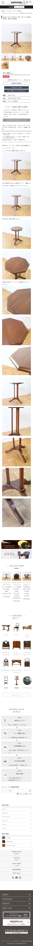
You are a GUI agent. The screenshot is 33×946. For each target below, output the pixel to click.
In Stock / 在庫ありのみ (25, 793)
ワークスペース (6, 817)
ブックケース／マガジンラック (27, 653)
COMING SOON (16, 852)
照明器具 (16, 688)
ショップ (4, 828)
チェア (16, 635)
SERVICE (6, 903)
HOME (3, 11)
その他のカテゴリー (16, 695)
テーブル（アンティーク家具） (14, 11)
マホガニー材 (9, 841)
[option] (16, 38)
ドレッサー (27, 670)
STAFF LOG (16, 873)
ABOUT (5, 894)
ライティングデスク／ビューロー (16, 671)
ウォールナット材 (10, 845)
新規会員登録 (16, 869)
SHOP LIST (7, 908)
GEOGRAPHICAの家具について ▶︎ (16, 120)
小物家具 (6, 688)
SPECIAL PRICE (16, 864)
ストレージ (5, 820)
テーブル (6, 635)
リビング (4, 809)
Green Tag (16, 858)
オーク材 (8, 838)
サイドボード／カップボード (6, 653)
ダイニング (5, 813)
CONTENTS (7, 899)
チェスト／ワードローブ (16, 653)
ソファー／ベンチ (27, 636)
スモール (4, 824)
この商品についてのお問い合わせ (17, 91)
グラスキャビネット (6, 671)
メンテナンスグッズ (27, 688)
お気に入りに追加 (17, 87)
